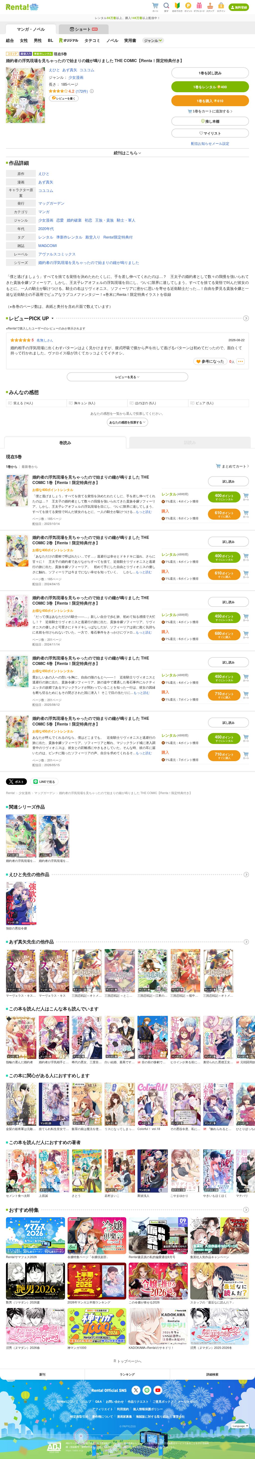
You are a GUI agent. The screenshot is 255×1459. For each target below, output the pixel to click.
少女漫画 (75, 77)
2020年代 (46, 228)
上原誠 (43, 1196)
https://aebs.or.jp (74, 1450)
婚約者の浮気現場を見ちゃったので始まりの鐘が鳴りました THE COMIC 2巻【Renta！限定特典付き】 (90, 540)
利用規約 (123, 1409)
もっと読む (144, 511)
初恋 (88, 220)
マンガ (44, 211)
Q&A (98, 1401)
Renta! (10, 793)
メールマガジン (188, 1401)
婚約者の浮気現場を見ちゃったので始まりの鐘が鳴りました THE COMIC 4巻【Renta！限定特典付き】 (90, 660)
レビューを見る (125, 377)
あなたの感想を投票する (125, 422)
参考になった (213, 361)
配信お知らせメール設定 (210, 143)
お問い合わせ (115, 1401)
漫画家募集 (124, 1416)
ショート (86, 29)
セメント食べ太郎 (18, 1196)
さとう (76, 1196)
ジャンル (151, 40)
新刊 (42, 1374)
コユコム (86, 69)
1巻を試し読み (210, 72)
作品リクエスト (138, 1401)
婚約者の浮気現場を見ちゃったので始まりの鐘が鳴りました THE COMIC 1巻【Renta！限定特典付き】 (90, 479)
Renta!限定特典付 (118, 237)
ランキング (127, 1374)
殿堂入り (92, 237)
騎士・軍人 (126, 220)
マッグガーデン (51, 203)
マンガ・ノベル (31, 29)
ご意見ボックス (163, 1401)
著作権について (102, 1416)
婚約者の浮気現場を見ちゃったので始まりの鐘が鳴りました (88, 262)
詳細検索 (212, 1374)
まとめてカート (234, 466)
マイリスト (212, 133)
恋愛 (60, 220)
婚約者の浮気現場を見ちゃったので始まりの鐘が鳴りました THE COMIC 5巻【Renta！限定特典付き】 (90, 721)
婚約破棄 (74, 220)
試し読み (229, 481)
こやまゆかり (179, 1196)
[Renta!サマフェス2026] (33, 7)
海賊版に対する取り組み (152, 1416)
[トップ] (17, 7)
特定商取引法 (79, 1416)
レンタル (45, 237)
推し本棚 (212, 121)
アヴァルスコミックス (57, 253)
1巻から (11, 466)
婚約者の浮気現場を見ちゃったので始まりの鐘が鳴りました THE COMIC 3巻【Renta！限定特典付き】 (90, 600)
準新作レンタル (69, 237)
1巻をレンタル (210, 86)
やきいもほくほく (215, 1196)
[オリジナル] (68, 40)
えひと (54, 69)
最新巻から (30, 466)
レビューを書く (65, 98)
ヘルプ (86, 1401)
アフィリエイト (102, 1409)
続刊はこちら (126, 153)
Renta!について (67, 1401)
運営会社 (179, 1416)
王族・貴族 (104, 220)
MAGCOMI (47, 245)
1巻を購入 (210, 100)
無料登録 (241, 7)
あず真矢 (69, 69)
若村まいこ (112, 1196)
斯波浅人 (143, 1196)
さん (45, 339)
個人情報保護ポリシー (148, 1409)
